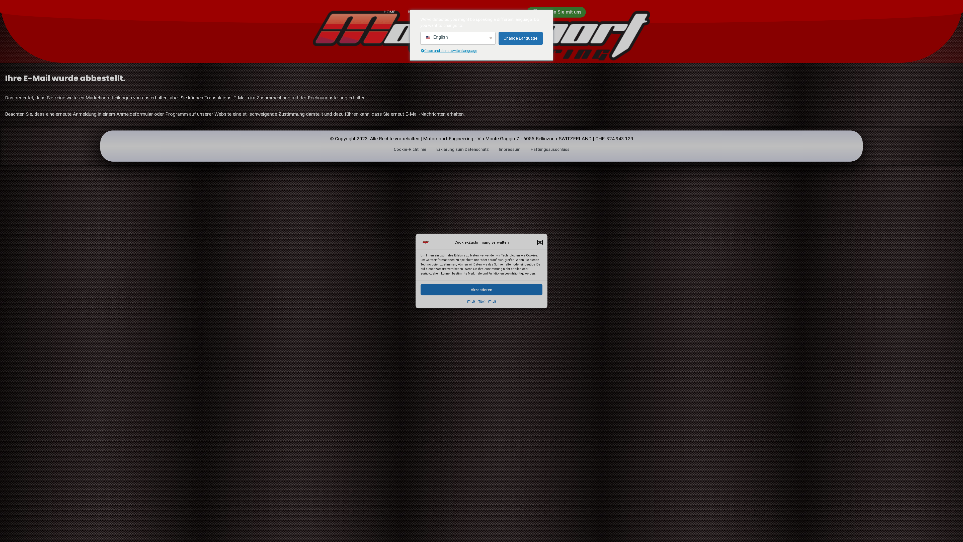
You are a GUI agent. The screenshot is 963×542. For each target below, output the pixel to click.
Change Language (520, 38)
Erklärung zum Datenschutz (462, 149)
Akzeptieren (481, 290)
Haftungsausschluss (550, 149)
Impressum (510, 149)
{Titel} (471, 301)
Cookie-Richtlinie (410, 149)
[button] (539, 242)
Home (389, 12)
